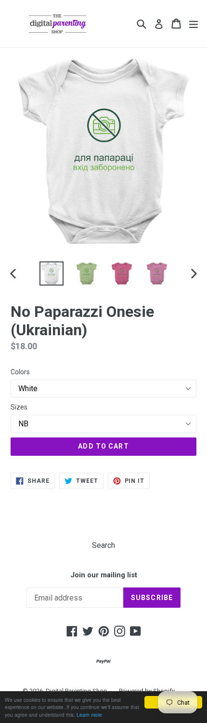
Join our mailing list (103, 575)
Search (103, 545)
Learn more (89, 714)
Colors (20, 372)
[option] (51, 273)
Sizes (19, 407)
